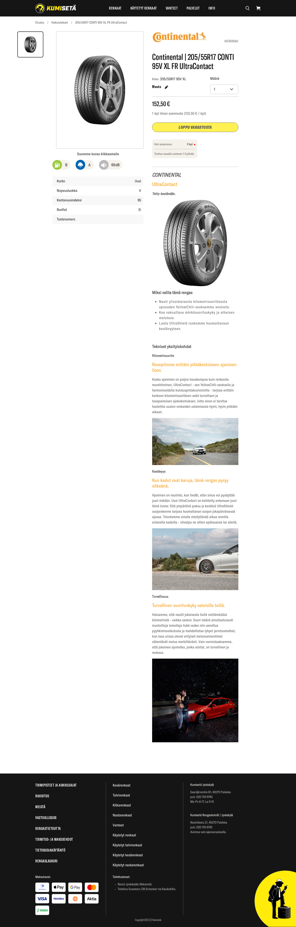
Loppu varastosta (195, 127)
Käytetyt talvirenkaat (127, 845)
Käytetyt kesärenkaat (128, 855)
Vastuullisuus (46, 817)
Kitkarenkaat (122, 805)
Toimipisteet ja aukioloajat (56, 785)
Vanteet (172, 8)
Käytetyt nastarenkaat (128, 865)
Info (211, 8)
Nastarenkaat (122, 815)
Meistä (40, 806)
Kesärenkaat (121, 785)
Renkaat (115, 8)
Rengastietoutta (48, 828)
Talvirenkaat (121, 795)
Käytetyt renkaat (143, 8)
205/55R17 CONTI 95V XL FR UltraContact (101, 22)
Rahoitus (42, 795)
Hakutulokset (59, 22)
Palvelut (193, 8)
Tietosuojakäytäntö (50, 850)
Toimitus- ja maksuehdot (54, 839)
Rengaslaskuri (46, 860)
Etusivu (39, 22)
